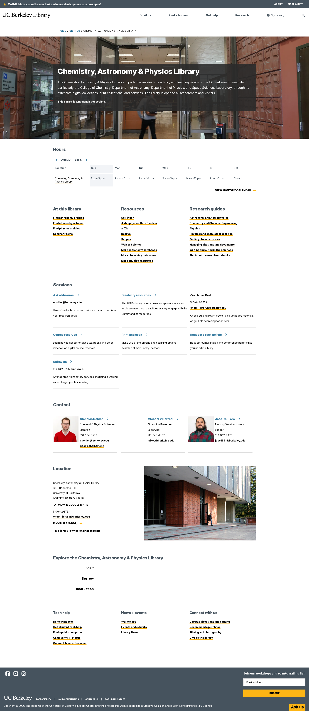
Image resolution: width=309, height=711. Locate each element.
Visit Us (74, 30)
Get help (212, 15)
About (278, 4)
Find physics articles (66, 228)
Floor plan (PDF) (65, 523)
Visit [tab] (90, 568)
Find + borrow (178, 15)
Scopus (126, 239)
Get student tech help (67, 627)
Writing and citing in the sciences (211, 249)
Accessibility (43, 699)
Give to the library (201, 637)
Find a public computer (67, 632)
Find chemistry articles (68, 223)
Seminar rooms (63, 233)
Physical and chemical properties (211, 233)
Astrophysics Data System (139, 223)
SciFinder (127, 217)
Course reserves (65, 334)
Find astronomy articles (68, 217)
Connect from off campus (70, 643)
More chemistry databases (138, 255)
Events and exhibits (134, 627)
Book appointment (92, 445)
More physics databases (137, 260)
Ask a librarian (63, 295)
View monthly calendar (233, 190)
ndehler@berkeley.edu (94, 440)
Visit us (145, 15)
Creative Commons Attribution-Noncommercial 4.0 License (177, 705)
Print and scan (132, 334)
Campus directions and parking (210, 621)
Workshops (128, 621)
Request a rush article (206, 334)
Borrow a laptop (63, 621)
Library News (129, 632)
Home (62, 30)
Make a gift (295, 4)
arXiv (124, 228)
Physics (195, 228)
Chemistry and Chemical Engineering (213, 223)
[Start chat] (297, 707)
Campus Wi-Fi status (66, 637)
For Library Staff (115, 699)
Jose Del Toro (225, 419)
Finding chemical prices (205, 239)
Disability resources (136, 295)
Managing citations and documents (212, 244)
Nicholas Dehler (91, 419)
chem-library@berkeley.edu (208, 307)
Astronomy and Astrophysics (209, 217)
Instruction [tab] (85, 589)
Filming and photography (205, 632)
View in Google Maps (73, 504)
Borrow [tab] (88, 578)
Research (242, 15)
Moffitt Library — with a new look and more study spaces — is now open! (54, 4)
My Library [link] (279, 17)
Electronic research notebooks (210, 255)
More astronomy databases (139, 249)
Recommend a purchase (205, 627)
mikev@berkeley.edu (161, 440)
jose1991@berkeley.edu (230, 440)
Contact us (92, 699)
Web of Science (131, 244)
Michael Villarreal (160, 419)
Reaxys (126, 233)
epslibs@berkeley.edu (67, 302)
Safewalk (60, 361)
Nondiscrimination (68, 699)
